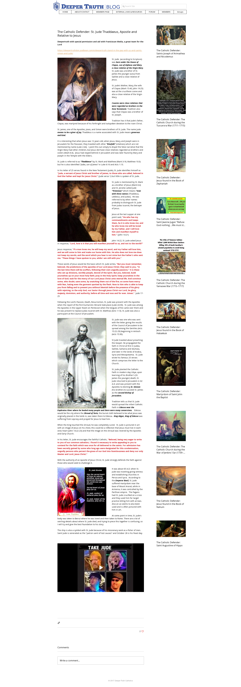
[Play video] (100, 567)
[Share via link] (58, 623)
